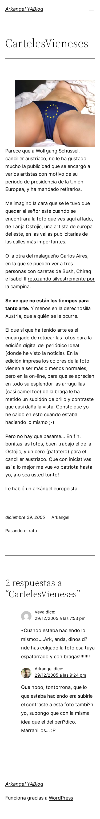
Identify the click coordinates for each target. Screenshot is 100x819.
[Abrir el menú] (91, 9)
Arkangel (44, 668)
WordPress (61, 798)
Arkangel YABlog (24, 9)
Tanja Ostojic (27, 226)
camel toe (28, 391)
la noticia (52, 353)
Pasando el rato (21, 530)
